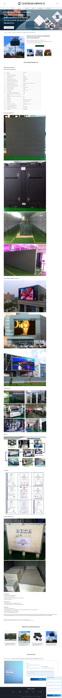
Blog (33, 8)
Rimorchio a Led (50, 614)
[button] (4, 3)
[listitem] (31, 53)
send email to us (40, 45)
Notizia (26, 8)
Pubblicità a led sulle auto (44, 614)
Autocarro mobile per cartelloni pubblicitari (23, 614)
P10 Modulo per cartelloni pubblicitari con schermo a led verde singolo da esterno (18, 619)
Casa (13, 8)
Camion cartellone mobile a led (35, 614)
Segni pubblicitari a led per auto (14, 615)
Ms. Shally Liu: (8, 658)
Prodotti (19, 8)
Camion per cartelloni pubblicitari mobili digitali (31, 615)
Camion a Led (21, 615)
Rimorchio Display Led (42, 615)
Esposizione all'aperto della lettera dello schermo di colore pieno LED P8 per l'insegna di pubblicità (19, 620)
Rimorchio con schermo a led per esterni (10, 614)
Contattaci (40, 8)
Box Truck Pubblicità (49, 615)
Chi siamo (48, 8)
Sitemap (39, 696)
